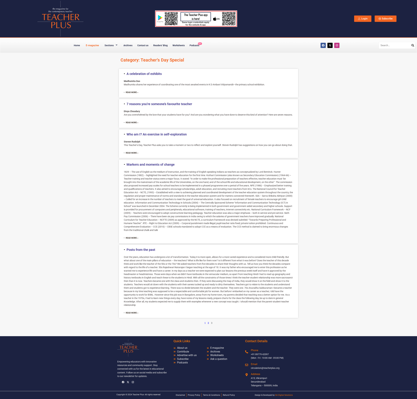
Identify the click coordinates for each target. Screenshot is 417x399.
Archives (127, 45)
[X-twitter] (330, 45)
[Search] (412, 45)
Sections (109, 45)
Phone (254, 350)
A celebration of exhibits (144, 74)
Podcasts (195, 45)
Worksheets (179, 45)
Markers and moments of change (151, 164)
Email (254, 364)
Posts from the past (141, 250)
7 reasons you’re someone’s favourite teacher (159, 104)
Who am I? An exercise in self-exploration (157, 134)
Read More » (132, 92)
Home (77, 45)
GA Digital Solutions (284, 395)
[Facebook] (323, 45)
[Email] (246, 364)
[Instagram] (336, 45)
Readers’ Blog (160, 45)
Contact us (142, 45)
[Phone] (246, 351)
